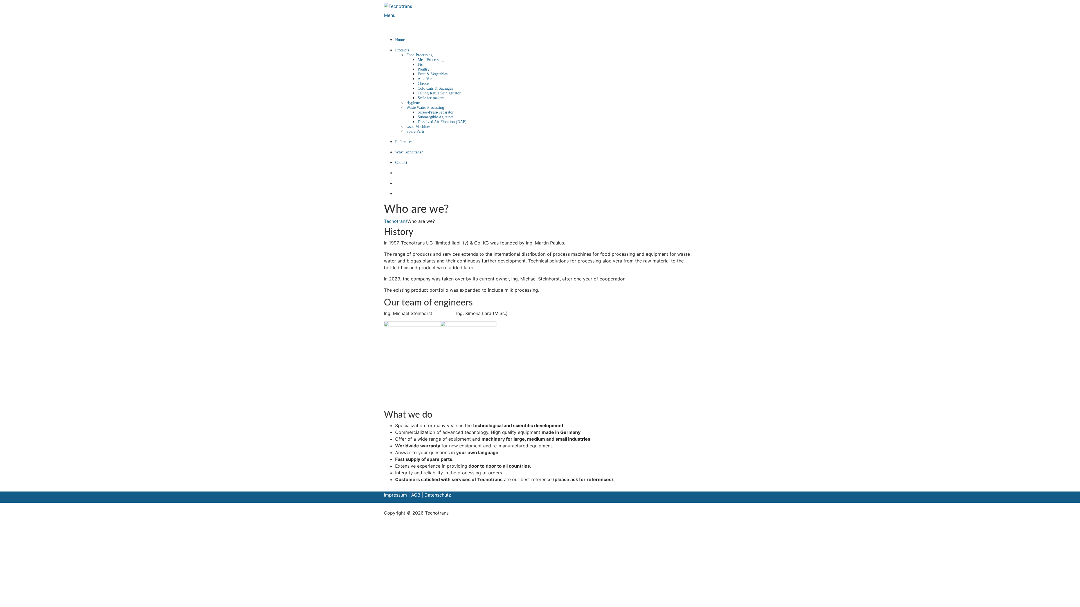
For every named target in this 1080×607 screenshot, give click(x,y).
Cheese (423, 83)
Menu (389, 15)
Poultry (423, 69)
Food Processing (419, 55)
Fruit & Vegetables (432, 74)
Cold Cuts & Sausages (435, 88)
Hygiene (413, 103)
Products (402, 50)
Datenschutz (437, 495)
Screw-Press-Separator (436, 112)
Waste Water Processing (425, 107)
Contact (401, 162)
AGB (415, 495)
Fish (421, 64)
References (403, 142)
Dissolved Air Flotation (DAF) (442, 122)
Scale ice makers (431, 98)
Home (400, 40)
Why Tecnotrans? (409, 152)
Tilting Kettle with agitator (439, 93)
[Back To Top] (385, 506)
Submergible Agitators (435, 117)
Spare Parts (415, 131)
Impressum (396, 495)
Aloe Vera (425, 79)
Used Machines (418, 126)
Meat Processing (431, 60)
